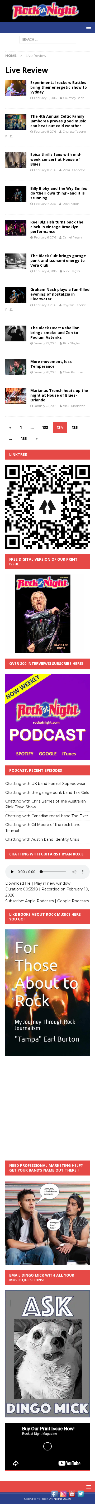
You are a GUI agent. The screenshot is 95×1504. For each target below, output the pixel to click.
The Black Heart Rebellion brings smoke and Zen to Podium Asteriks (54, 332)
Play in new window (52, 883)
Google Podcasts (73, 901)
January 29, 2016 (45, 343)
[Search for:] (47, 39)
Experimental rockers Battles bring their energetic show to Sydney (58, 87)
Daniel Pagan (72, 237)
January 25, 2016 (45, 406)
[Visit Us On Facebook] (54, 1495)
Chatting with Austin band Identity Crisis (42, 839)
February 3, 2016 (45, 305)
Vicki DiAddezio (74, 170)
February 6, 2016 (45, 237)
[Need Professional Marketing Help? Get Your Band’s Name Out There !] (47, 1261)
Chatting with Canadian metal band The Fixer (46, 816)
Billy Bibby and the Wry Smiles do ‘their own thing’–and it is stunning (58, 193)
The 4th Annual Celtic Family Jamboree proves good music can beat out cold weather (58, 121)
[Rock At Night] (47, 19)
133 (45, 427)
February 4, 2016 (45, 271)
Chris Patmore (73, 372)
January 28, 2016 (45, 372)
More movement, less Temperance (51, 364)
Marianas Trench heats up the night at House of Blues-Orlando (59, 395)
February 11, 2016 (45, 98)
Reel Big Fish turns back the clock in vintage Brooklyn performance (56, 227)
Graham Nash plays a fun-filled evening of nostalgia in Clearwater (59, 294)
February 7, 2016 (45, 204)
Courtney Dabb (73, 98)
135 (75, 427)
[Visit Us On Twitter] (80, 1495)
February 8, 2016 (45, 131)
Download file (18, 883)
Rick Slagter (71, 271)
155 (24, 438)
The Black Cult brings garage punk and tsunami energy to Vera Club (58, 260)
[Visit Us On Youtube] (72, 1495)
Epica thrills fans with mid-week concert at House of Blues (56, 159)
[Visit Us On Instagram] (63, 1495)
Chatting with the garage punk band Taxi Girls (47, 792)
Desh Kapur (71, 204)
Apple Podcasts (39, 901)
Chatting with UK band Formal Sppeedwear (45, 783)
